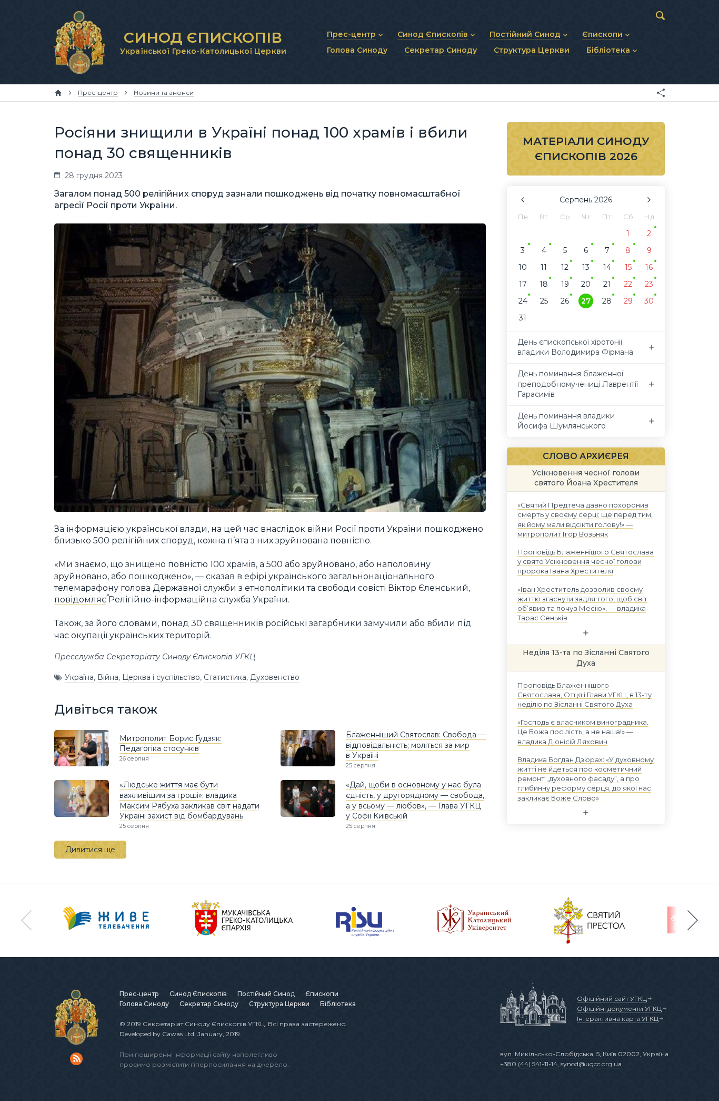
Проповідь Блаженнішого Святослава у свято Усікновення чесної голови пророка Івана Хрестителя (585, 561)
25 (544, 301)
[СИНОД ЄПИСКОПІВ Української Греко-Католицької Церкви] (79, 42)
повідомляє (80, 600)
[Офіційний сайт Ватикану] (589, 920)
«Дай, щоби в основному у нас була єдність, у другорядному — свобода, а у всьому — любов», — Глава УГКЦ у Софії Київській (415, 800)
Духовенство (274, 677)
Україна (79, 677)
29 (628, 301)
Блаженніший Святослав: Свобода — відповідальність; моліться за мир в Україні (416, 745)
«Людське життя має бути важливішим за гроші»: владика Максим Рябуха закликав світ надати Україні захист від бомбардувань (189, 800)
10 (522, 267)
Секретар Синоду (208, 1004)
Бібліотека (338, 1004)
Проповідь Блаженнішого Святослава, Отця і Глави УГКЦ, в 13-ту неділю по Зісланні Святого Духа (584, 694)
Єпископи (321, 994)
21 (607, 284)
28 (607, 301)
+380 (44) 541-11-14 (528, 1064)
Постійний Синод (266, 994)
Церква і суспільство (161, 677)
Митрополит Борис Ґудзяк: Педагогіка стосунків (170, 744)
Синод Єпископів (198, 994)
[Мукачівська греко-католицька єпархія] (243, 920)
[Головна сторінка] (58, 92)
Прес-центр (139, 994)
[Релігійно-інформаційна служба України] (365, 920)
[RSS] (76, 1059)
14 (607, 267)
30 (649, 301)
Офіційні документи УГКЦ (619, 1008)
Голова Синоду (144, 1004)
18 (544, 284)
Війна (107, 677)
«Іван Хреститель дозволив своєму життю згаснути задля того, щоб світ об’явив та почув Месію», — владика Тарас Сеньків (582, 603)
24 (522, 301)
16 (649, 267)
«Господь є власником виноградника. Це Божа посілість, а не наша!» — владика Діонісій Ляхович (582, 731)
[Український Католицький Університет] (474, 920)
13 (586, 267)
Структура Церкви (279, 1004)
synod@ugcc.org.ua (591, 1064)
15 (628, 267)
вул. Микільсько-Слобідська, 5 (550, 1054)
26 (565, 301)
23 (649, 284)
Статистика (225, 677)
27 (586, 301)
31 (522, 318)
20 (586, 284)
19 (565, 284)
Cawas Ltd (178, 1034)
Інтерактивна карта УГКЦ (617, 1018)
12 (564, 267)
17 (523, 284)
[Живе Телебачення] (106, 920)
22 (628, 284)
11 (544, 267)
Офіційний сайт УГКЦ (612, 998)
